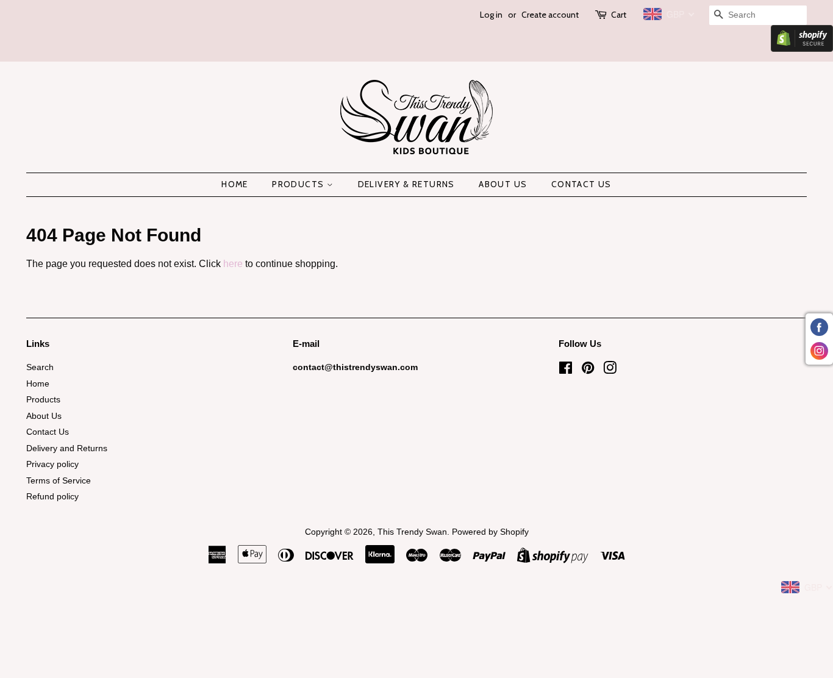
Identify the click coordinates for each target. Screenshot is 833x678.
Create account (550, 14)
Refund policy (52, 496)
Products (299, 184)
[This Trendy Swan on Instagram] (610, 370)
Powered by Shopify (490, 532)
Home (234, 184)
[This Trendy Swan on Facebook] (566, 370)
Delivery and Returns (66, 448)
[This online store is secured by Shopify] (802, 48)
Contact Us (581, 184)
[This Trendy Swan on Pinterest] (588, 370)
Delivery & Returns (406, 184)
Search (40, 367)
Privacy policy (52, 464)
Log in (491, 14)
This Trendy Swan (412, 532)
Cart (618, 14)
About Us (503, 184)
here (233, 264)
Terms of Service (58, 480)
